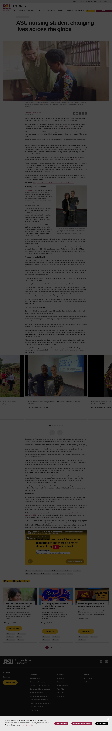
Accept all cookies (61, 723)
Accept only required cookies (82, 723)
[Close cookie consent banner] (108, 719)
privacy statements (26, 725)
